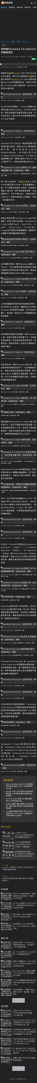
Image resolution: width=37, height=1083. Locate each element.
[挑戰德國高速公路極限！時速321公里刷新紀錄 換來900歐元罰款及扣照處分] (8, 854)
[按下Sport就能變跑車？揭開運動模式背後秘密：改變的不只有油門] (6, 896)
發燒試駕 (12, 7)
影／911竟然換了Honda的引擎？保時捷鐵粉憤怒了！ (24, 953)
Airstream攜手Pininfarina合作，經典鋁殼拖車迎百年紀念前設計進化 (24, 905)
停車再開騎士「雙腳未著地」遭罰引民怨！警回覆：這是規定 (24, 991)
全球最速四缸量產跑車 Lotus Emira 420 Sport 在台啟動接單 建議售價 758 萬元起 (24, 1031)
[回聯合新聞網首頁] (2, 2)
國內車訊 (4, 7)
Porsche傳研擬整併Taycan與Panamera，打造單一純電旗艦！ (24, 844)
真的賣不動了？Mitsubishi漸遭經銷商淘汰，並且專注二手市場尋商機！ (24, 944)
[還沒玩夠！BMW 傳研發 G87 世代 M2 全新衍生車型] (6, 917)
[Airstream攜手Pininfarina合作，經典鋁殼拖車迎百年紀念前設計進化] (6, 906)
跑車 (12, 42)
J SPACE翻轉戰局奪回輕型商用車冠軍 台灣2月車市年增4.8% (24, 982)
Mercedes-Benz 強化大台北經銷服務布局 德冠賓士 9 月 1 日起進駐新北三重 (19, 786)
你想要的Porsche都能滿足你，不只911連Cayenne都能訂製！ (24, 926)
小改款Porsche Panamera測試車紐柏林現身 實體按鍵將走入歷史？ (24, 835)
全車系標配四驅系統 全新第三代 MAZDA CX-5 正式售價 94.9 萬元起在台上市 (24, 1041)
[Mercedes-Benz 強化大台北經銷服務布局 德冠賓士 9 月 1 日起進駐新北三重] (6, 1023)
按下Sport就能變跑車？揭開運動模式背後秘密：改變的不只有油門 (24, 895)
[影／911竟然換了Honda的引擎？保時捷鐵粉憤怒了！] (6, 954)
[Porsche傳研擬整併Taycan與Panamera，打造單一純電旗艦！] (8, 845)
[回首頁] (8, 2)
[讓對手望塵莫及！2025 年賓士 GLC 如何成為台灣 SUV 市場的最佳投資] (6, 964)
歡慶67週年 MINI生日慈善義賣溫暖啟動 (24, 1059)
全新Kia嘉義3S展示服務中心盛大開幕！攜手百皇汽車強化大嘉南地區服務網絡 (19, 806)
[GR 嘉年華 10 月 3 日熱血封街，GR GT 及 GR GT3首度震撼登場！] (6, 1051)
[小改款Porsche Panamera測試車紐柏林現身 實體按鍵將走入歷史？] (8, 835)
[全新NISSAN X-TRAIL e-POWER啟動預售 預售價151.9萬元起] (6, 1013)
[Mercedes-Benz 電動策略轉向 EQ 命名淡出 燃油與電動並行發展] (6, 973)
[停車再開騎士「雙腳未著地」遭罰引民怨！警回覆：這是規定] (6, 992)
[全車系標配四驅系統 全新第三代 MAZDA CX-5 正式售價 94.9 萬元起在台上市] (6, 1041)
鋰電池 (4, 45)
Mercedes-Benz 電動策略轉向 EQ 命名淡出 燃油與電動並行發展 (24, 973)
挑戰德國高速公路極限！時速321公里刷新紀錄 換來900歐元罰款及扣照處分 (24, 853)
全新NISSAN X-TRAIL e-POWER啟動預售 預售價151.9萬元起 (22, 1012)
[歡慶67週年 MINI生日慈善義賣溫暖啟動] (6, 1060)
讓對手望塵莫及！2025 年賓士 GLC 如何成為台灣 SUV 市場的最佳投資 (24, 963)
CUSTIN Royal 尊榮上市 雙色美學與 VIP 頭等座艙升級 (19, 800)
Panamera (5, 42)
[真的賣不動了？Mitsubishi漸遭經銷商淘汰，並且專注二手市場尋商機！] (6, 945)
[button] (34, 2)
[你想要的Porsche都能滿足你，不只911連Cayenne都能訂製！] (6, 926)
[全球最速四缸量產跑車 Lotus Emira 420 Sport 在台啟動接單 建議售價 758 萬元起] (6, 1032)
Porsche (25, 42)
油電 (18, 42)
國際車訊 (20, 7)
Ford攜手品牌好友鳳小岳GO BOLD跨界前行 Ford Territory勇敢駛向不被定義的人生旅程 (19, 813)
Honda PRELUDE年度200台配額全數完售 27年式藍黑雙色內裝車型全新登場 (19, 793)
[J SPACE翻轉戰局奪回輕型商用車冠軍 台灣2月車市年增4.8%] (6, 983)
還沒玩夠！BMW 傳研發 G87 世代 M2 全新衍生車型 (24, 915)
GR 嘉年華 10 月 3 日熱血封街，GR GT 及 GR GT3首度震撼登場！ (24, 1050)
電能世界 (28, 7)
